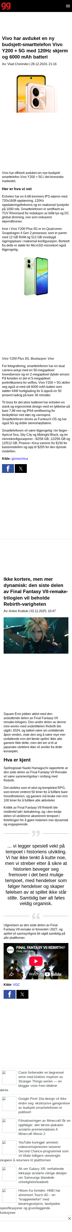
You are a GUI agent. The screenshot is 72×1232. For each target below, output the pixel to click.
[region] (36, 27)
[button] (36, 276)
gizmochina (20, 458)
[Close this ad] (69, 1218)
